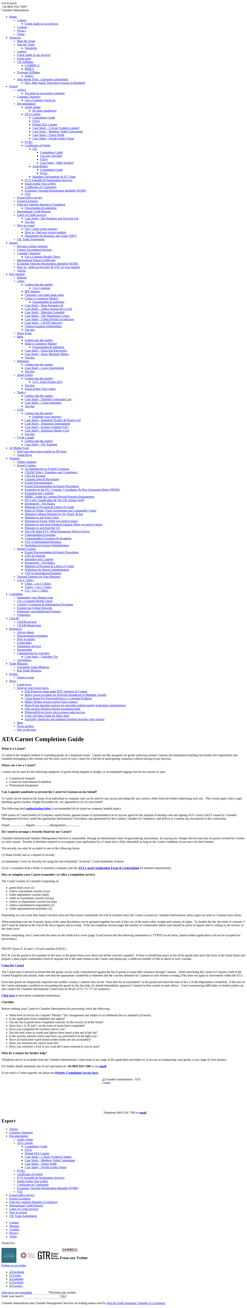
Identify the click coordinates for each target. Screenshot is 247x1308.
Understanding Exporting (40, 535)
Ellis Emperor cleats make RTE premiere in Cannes (56, 691)
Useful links (24, 642)
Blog (20, 722)
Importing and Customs (39, 559)
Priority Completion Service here (76, 1072)
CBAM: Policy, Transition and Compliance (51, 472)
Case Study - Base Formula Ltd (44, 305)
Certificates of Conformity (41, 187)
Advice (21, 89)
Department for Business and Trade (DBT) (51, 235)
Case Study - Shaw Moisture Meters (47, 354)
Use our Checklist (51, 155)
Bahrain (22, 277)
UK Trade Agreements (31, 239)
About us (14, 37)
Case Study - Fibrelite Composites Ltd (48, 399)
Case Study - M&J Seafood (57, 162)
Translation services (29, 646)
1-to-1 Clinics (25, 580)
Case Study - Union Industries (43, 402)
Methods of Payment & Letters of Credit (49, 507)
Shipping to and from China (42, 517)
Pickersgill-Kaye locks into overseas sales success (55, 712)
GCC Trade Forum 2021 (47, 382)
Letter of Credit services (31, 215)
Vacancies (31, 48)
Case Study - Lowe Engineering (44, 368)
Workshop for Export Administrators (47, 545)
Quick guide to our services (41, 23)
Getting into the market (39, 284)
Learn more (24, 58)
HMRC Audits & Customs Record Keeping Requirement (59, 496)
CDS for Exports (35, 475)
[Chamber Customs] (9, 1261)
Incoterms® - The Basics (40, 503)
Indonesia (23, 361)
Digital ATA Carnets (44, 124)
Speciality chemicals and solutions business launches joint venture (65, 719)
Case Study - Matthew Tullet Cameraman (57, 131)
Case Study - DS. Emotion (41, 444)
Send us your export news (33, 688)
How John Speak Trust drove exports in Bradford (55, 82)
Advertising (24, 660)
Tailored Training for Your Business (38, 576)
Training (14, 458)
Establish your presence (46, 416)
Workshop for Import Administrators (47, 569)
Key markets (17, 274)
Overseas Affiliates (28, 72)
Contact (21, 20)
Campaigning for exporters (33, 653)
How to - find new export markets (45, 232)
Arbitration (23, 615)
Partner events (25, 677)
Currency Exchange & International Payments (45, 604)
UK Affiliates (25, 62)
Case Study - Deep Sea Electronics (46, 350)
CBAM (14, 618)
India (20, 336)
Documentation (26, 103)
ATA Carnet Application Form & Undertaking (108, 868)
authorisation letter (38, 808)
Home (13, 16)
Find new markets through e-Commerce (41, 204)
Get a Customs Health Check (42, 256)
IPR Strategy (32, 291)
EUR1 (29, 142)
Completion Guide (43, 117)
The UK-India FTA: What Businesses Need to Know (57, 531)
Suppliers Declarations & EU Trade (54, 176)
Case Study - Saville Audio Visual (53, 138)
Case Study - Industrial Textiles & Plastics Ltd (53, 420)
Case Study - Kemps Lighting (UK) (46, 427)
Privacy (21, 30)
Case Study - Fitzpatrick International (47, 423)
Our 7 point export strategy (41, 228)
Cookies (22, 27)
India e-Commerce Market (41, 343)
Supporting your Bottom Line (35, 597)
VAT (27, 194)
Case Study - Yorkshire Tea (41, 656)
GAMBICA (32, 65)
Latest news (24, 684)
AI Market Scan (19, 448)
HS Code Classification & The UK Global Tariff (54, 500)
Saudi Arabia (25, 375)
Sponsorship (24, 649)
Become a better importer (32, 246)
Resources (15, 628)
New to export (26, 225)
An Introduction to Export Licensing (47, 468)
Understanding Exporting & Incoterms (48, 538)
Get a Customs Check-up (40, 100)
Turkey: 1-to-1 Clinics (38, 587)
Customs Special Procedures (42, 479)
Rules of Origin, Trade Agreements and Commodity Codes (60, 510)
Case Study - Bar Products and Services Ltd (51, 218)
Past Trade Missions (29, 670)
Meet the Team (26, 41)
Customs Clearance (29, 96)
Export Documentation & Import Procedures (52, 486)
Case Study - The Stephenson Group (47, 315)
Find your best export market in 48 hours (42, 451)
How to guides (26, 639)
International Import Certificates (36, 260)
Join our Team (25, 44)
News (12, 681)
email (102, 1066)
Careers (21, 51)
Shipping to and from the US (42, 528)
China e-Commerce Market (41, 298)
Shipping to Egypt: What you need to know (51, 521)
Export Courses (26, 465)
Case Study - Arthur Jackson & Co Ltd (48, 308)
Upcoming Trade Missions (33, 667)
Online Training (26, 461)
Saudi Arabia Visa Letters (40, 183)
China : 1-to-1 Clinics (38, 583)
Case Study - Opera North (48, 135)
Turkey (29, 75)
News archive (25, 726)
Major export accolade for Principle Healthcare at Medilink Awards (65, 695)
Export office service (29, 197)
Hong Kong (24, 333)
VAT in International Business (43, 541)
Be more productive (44, 110)
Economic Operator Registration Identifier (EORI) (55, 190)
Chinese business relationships (43, 326)
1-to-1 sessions (41, 288)
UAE (20, 409)
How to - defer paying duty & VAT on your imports (48, 267)
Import (13, 242)
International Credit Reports (34, 211)
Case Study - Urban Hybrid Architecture (49, 319)
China (20, 281)
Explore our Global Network (34, 608)
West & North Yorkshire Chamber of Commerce (136, 1303)
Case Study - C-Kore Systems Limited (55, 128)
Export (13, 86)
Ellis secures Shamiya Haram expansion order (52, 708)
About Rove (24, 455)
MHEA (29, 69)
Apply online (33, 107)
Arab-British (40, 166)
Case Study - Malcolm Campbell (44, 312)
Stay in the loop (26, 729)
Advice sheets (25, 632)
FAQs (36, 121)
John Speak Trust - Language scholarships (42, 79)
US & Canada (25, 437)
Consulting (16, 594)
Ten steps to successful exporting (45, 93)
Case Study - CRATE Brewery (44, 322)
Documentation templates (32, 635)
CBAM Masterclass (29, 625)
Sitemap (14, 1226)
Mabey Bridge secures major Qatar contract (51, 701)
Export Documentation (38, 482)
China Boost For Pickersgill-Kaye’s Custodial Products (58, 698)
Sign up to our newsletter (17, 1292)
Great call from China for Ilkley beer (47, 715)
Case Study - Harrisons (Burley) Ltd (47, 430)
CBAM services (27, 621)
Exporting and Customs (39, 493)
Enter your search (12, 1296)
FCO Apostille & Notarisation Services (48, 180)
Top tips (30, 222)
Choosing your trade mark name (44, 295)
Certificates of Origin (37, 145)
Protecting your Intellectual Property (39, 611)
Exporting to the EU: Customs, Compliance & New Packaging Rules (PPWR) (72, 489)
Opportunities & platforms (41, 208)
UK (34, 149)
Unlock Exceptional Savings (34, 249)
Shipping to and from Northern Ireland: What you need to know (63, 524)
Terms (21, 34)
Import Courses (26, 548)
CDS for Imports (35, 555)
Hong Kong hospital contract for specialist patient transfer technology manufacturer (75, 705)
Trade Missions (18, 663)
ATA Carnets (33, 114)
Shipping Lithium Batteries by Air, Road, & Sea (54, 514)
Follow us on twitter (14, 1265)
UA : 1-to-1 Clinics (36, 590)
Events (13, 674)
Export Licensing (27, 201)
